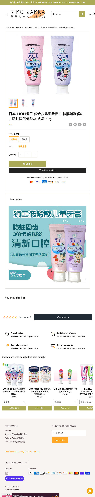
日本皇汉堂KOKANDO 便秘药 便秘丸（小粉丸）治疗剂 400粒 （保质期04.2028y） (28, 486)
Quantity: (13, 155)
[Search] (82, 14)
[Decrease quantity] (21, 154)
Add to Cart (14, 408)
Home (7, 27)
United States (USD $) (14, 463)
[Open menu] (6, 14)
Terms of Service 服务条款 (16, 434)
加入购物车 (27, 164)
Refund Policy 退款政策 (15, 438)
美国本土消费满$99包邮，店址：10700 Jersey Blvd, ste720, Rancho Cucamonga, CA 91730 (47, 2)
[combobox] (14, 402)
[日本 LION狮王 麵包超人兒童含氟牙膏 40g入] (65, 374)
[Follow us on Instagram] (6, 473)
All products (16, 27)
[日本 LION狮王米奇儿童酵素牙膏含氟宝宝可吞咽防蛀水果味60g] (14, 374)
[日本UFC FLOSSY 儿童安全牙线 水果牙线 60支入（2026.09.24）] (40, 374)
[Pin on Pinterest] (75, 124)
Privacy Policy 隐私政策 (15, 442)
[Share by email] (84, 124)
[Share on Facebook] (70, 124)
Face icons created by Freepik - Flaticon (22, 452)
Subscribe (60, 440)
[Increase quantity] (34, 154)
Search (8, 430)
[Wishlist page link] (90, 14)
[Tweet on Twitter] (80, 124)
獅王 (10, 125)
